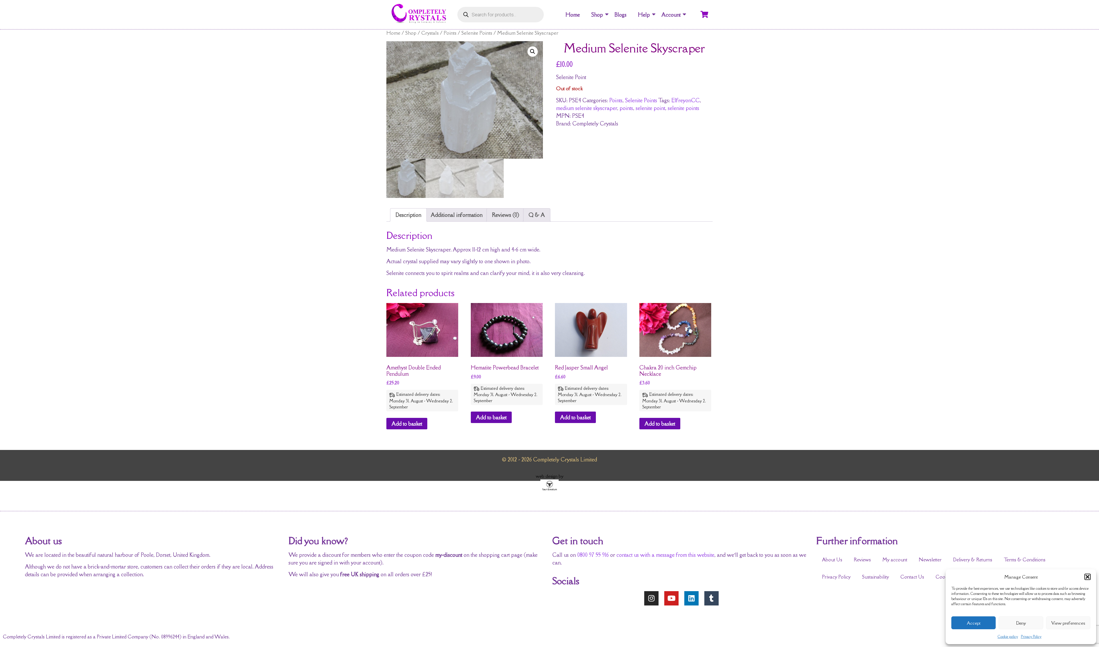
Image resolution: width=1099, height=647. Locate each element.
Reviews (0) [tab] (505, 214)
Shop (597, 14)
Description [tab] (408, 214)
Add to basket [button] (407, 423)
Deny (1021, 623)
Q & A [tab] (537, 214)
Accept (974, 623)
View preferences (1068, 623)
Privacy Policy (1031, 636)
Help (644, 14)
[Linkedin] (691, 598)
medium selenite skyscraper (586, 108)
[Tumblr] (711, 598)
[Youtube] (671, 598)
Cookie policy (1008, 636)
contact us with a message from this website (665, 554)
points (626, 108)
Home (573, 14)
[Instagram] (651, 598)
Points (450, 33)
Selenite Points (476, 33)
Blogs (620, 14)
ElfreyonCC (685, 100)
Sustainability (875, 577)
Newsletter (930, 559)
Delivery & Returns (972, 559)
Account (671, 14)
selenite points (683, 108)
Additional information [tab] (457, 214)
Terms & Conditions (1024, 559)
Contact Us (912, 577)
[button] (1087, 577)
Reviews (862, 559)
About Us (832, 559)
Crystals (430, 33)
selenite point (650, 108)
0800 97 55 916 (593, 554)
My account (894, 559)
